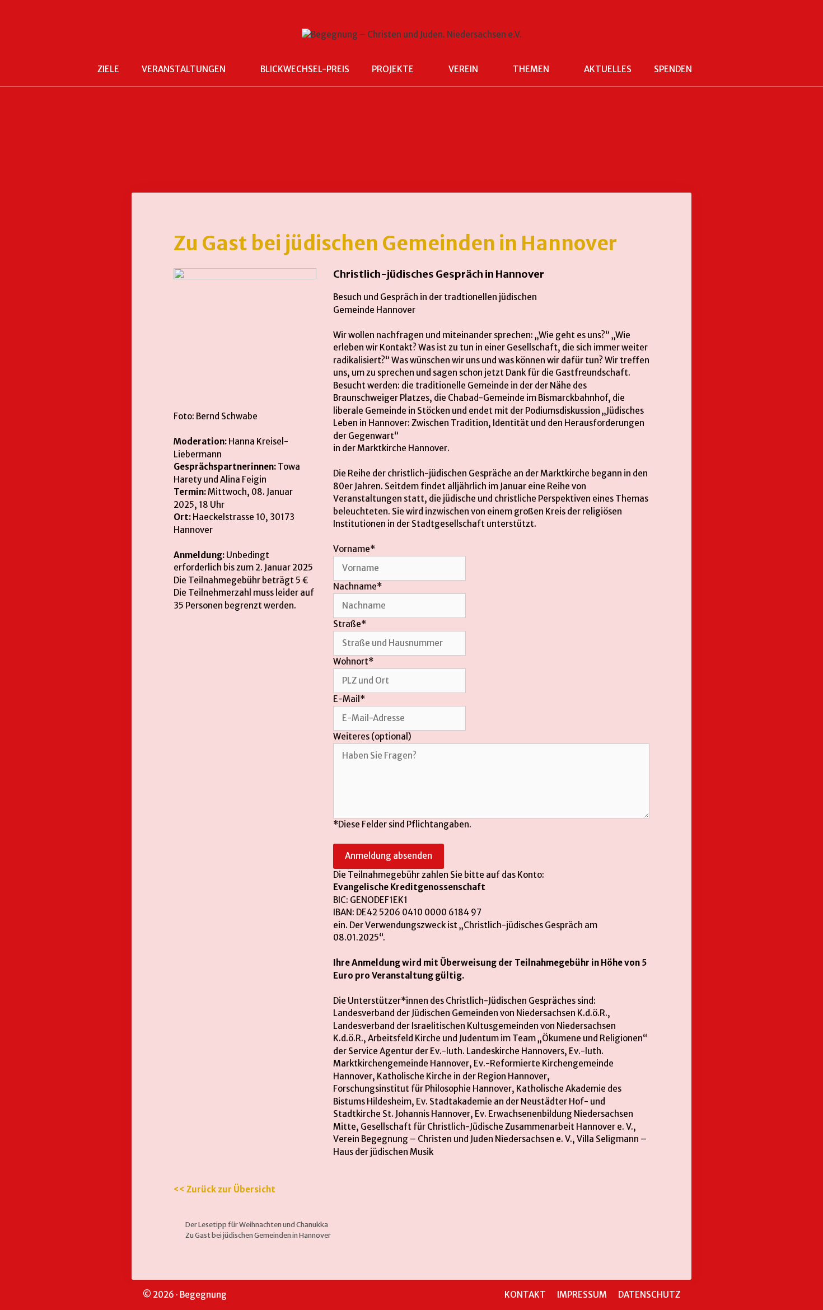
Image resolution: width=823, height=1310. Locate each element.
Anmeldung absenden (388, 855)
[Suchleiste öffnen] (719, 70)
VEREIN (463, 69)
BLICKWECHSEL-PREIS (304, 69)
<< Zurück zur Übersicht (224, 1189)
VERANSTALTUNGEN (184, 69)
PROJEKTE (393, 69)
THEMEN (531, 69)
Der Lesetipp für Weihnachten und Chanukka (256, 1224)
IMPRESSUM (582, 1294)
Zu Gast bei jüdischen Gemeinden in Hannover (258, 1235)
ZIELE (108, 69)
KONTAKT (525, 1294)
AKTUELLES (608, 69)
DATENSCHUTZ (649, 1294)
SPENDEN (673, 69)
